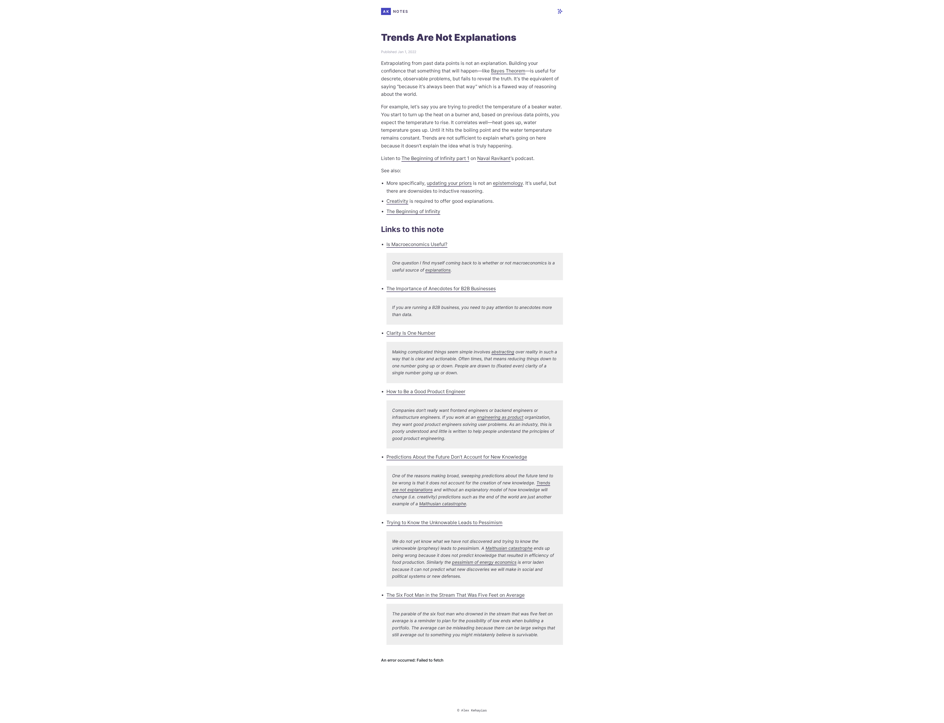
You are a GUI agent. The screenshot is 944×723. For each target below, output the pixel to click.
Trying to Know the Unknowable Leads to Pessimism (444, 522)
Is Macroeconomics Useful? (416, 244)
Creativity (397, 201)
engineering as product (500, 417)
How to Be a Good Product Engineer (425, 391)
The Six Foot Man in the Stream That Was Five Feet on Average (455, 595)
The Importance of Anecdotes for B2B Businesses (441, 288)
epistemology (508, 183)
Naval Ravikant (494, 158)
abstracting (502, 351)
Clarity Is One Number (410, 333)
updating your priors (449, 183)
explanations (438, 270)
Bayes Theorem (508, 71)
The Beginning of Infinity (413, 211)
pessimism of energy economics (484, 562)
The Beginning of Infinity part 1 (435, 158)
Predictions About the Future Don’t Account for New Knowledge (456, 457)
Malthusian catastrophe (442, 503)
